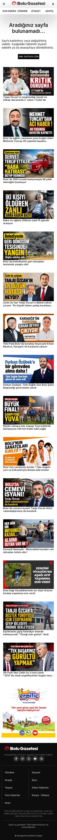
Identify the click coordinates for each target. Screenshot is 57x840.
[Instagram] (22, 759)
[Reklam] (28, 736)
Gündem (22, 11)
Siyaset (36, 11)
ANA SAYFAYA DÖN (28, 56)
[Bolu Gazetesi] (28, 748)
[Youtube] (35, 759)
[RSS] (41, 759)
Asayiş (49, 11)
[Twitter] (29, 759)
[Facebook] (16, 759)
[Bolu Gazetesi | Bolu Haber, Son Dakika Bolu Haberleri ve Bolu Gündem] (28, 3)
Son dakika (8, 11)
